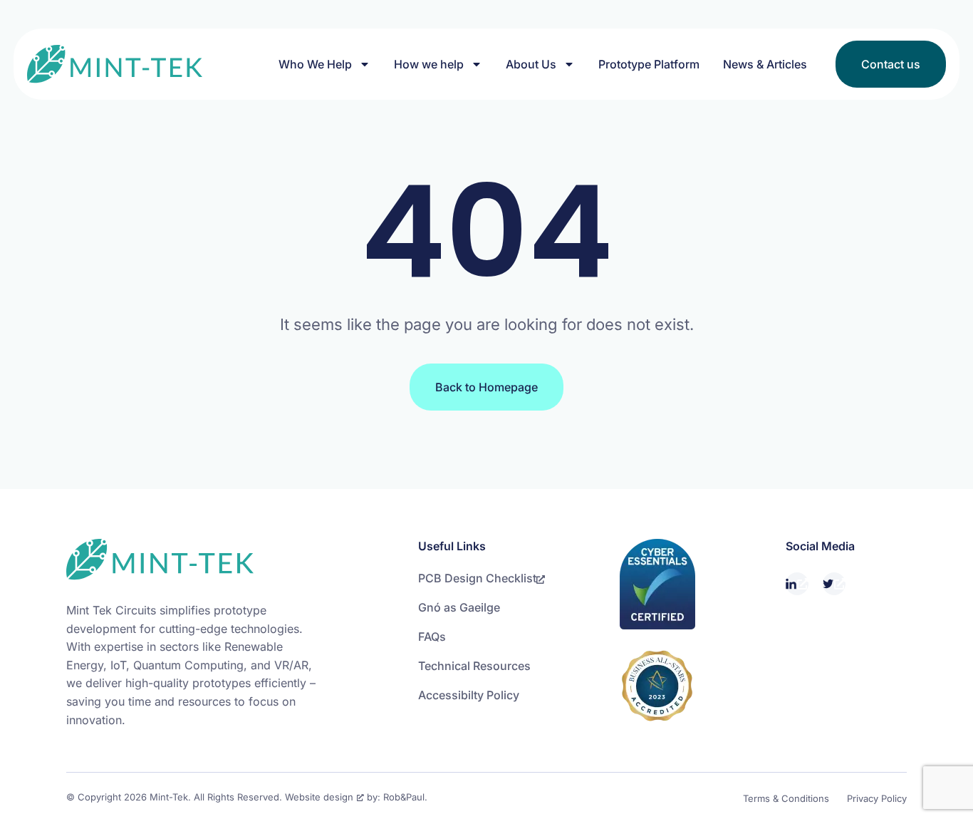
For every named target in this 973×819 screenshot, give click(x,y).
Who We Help (315, 64)
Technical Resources (474, 666)
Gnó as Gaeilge (459, 607)
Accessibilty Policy (468, 695)
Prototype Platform (648, 64)
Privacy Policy (877, 798)
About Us (531, 64)
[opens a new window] (797, 583)
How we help (429, 64)
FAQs (432, 636)
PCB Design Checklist (477, 578)
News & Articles (765, 64)
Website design (319, 797)
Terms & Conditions (786, 798)
